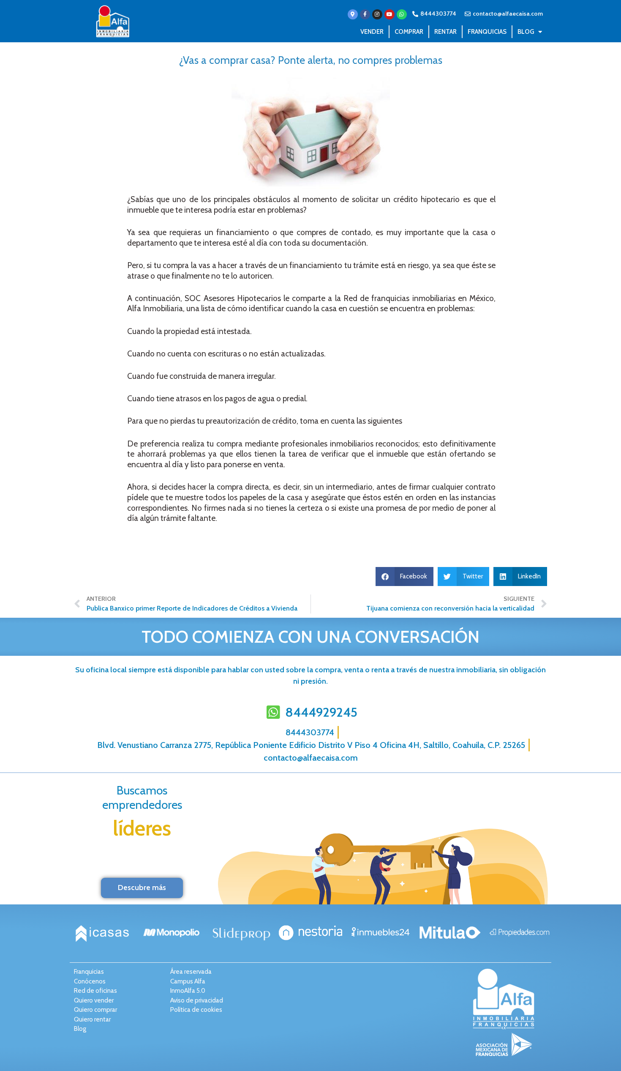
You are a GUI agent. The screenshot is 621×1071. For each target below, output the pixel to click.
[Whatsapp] (402, 14)
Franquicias (487, 32)
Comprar (409, 32)
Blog (526, 32)
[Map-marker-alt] (353, 14)
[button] (405, 576)
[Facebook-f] (365, 14)
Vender (372, 32)
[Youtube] (389, 14)
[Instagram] (377, 14)
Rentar (445, 32)
